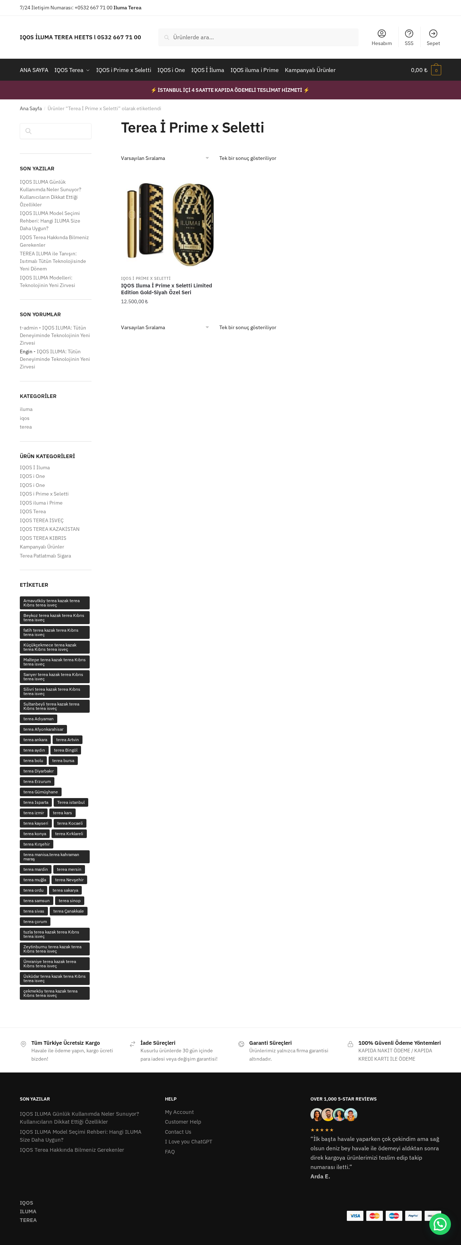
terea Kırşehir (36, 844)
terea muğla (34, 879)
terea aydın (34, 750)
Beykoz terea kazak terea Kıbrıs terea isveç (53, 617)
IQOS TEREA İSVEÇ (42, 520)
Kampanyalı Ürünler (42, 546)
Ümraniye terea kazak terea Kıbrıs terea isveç (49, 963)
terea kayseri (35, 823)
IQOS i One (32, 476)
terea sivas (33, 911)
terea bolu (33, 760)
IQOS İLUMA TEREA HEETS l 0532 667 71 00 (80, 37)
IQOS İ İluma (35, 467)
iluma (26, 409)
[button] (440, 1224)
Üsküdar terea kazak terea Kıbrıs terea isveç (54, 978)
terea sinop (70, 900)
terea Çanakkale (68, 911)
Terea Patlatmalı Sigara (45, 555)
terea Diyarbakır (38, 771)
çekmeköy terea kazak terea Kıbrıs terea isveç (50, 993)
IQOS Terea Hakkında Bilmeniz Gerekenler (72, 1149)
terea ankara (35, 739)
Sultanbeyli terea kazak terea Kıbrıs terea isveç (51, 706)
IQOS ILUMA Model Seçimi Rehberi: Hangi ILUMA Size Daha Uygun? (50, 221)
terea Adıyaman (38, 718)
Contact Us (178, 1131)
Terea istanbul (71, 802)
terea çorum (35, 921)
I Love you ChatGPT (188, 1141)
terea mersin (69, 869)
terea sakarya (65, 890)
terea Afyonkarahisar (43, 729)
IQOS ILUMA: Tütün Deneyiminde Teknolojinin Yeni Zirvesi (55, 335)
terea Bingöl (65, 750)
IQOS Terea (33, 511)
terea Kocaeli (70, 823)
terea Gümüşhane (40, 791)
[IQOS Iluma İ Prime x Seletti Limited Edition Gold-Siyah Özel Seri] (170, 221)
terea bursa (63, 760)
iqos (25, 418)
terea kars (62, 812)
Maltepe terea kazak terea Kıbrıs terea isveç (54, 662)
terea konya (34, 833)
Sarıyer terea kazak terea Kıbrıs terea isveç (53, 676)
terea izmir (33, 812)
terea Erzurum (37, 781)
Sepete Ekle (170, 316)
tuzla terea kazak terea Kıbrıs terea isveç (51, 934)
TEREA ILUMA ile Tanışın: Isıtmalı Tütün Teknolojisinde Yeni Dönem (53, 261)
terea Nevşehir (69, 879)
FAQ (170, 1151)
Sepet (433, 43)
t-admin (29, 327)
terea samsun (36, 900)
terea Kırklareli (69, 833)
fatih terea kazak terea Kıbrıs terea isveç (51, 632)
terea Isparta (35, 802)
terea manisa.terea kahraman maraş (51, 856)
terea (26, 427)
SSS (409, 43)
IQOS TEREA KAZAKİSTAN (50, 529)
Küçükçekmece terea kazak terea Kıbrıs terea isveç (49, 647)
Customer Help (183, 1121)
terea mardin (35, 869)
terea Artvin (67, 739)
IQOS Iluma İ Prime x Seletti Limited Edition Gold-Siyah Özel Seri (166, 289)
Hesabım (382, 43)
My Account (179, 1112)
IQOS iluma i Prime (41, 503)
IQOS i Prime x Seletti (145, 278)
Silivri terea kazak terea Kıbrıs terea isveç (51, 691)
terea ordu (33, 890)
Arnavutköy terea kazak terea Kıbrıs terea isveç (51, 603)
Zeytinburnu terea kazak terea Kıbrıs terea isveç (52, 949)
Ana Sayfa (31, 108)
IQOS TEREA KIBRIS (43, 538)
